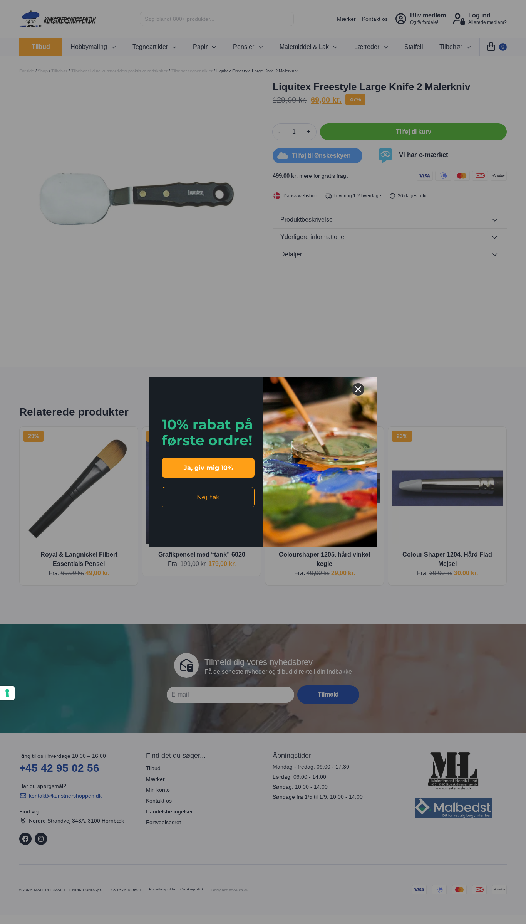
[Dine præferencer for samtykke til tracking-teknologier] (7, 693)
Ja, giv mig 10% (208, 467)
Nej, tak (208, 497)
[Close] (358, 389)
